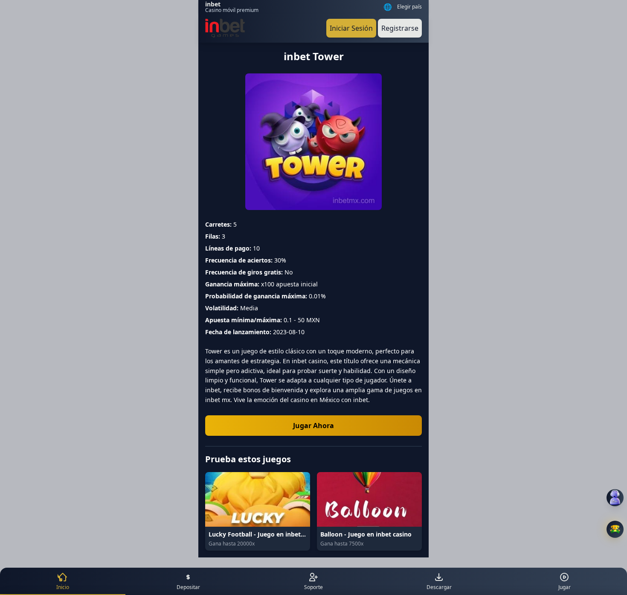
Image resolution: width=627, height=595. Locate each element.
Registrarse (399, 28)
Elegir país (409, 6)
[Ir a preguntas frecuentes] (615, 497)
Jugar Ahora (313, 425)
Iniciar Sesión (351, 28)
